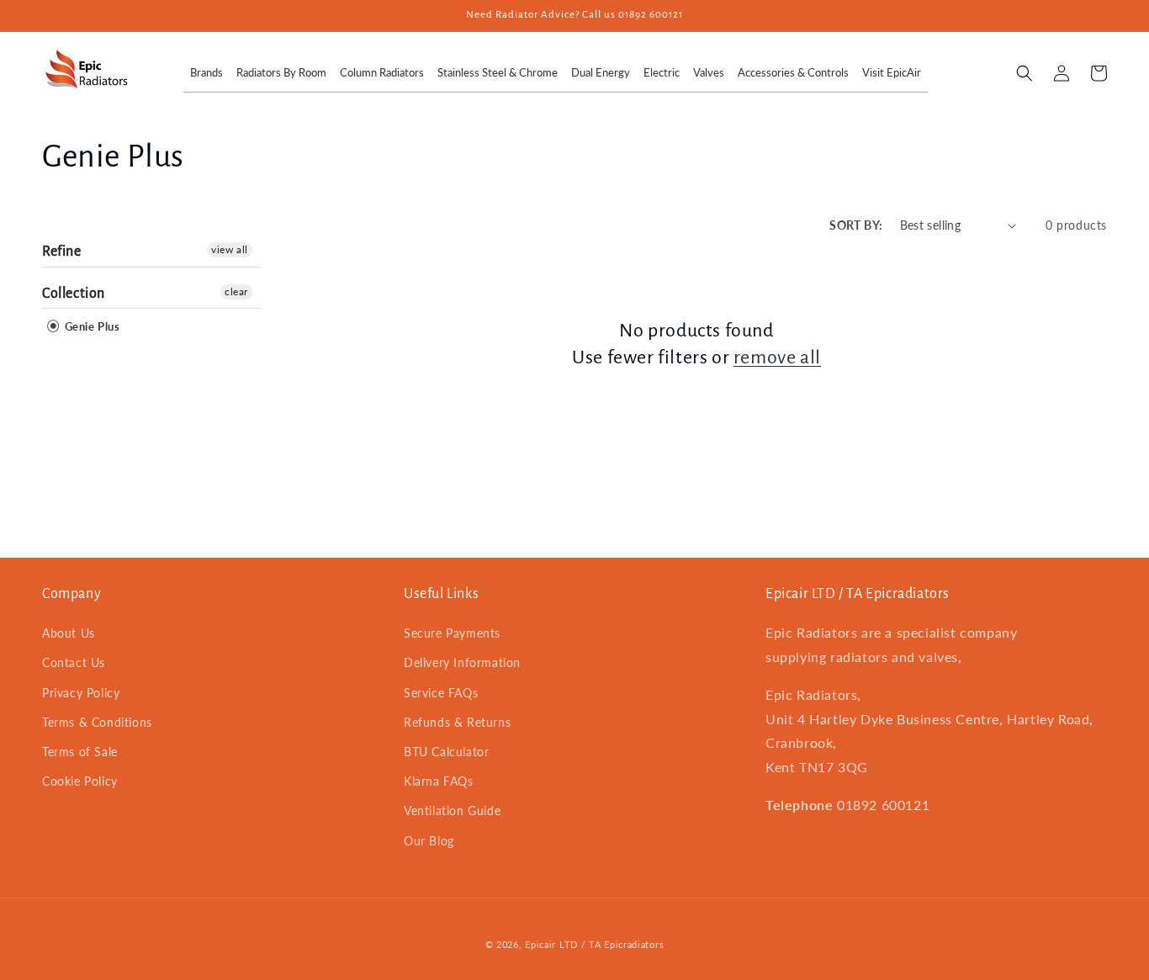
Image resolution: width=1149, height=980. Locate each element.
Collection (73, 293)
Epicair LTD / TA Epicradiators (594, 944)
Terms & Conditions (97, 722)
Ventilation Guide (452, 810)
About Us (68, 633)
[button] (1024, 73)
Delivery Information (462, 662)
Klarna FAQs (439, 781)
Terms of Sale (80, 751)
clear (236, 291)
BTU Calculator (446, 751)
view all (229, 249)
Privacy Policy (80, 693)
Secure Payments (452, 633)
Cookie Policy (80, 781)
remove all (777, 357)
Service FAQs (441, 693)
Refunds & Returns (457, 722)
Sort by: (855, 225)
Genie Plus (90, 326)
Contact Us (73, 662)
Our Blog (429, 841)
